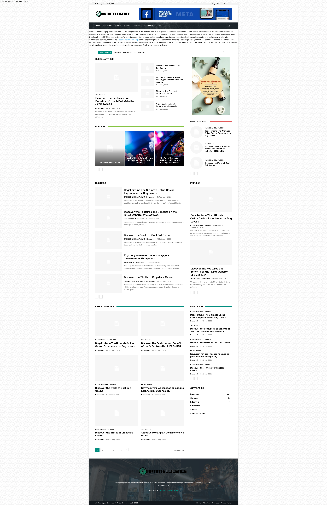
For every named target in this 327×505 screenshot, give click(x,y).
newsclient (99, 108)
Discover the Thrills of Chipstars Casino (166, 92)
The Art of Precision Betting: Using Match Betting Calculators (170, 160)
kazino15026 (129, 262)
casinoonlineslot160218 (214, 160)
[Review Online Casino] (110, 148)
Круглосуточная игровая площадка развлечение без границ (140, 52)
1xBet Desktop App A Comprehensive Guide (166, 105)
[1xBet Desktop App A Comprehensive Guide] (147, 106)
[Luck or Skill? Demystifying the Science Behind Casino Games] (139, 148)
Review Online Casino (110, 162)
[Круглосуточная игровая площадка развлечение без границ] (147, 81)
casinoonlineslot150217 (134, 281)
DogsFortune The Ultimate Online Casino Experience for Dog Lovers (218, 133)
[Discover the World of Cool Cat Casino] (147, 68)
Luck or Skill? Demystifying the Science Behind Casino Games (140, 160)
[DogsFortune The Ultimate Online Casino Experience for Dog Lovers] (196, 132)
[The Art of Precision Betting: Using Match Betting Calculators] (169, 148)
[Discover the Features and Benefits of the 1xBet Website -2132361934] (116, 77)
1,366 (120, 450)
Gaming (139, 155)
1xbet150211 (146, 429)
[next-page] (101, 169)
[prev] (223, 52)
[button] (229, 26)
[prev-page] (96, 169)
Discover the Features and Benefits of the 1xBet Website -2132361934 (114, 101)
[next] (227, 52)
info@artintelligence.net (168, 490)
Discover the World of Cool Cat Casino (147, 235)
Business (169, 155)
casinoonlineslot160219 (214, 128)
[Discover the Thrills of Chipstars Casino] (147, 93)
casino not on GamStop (128, 40)
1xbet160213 (100, 94)
